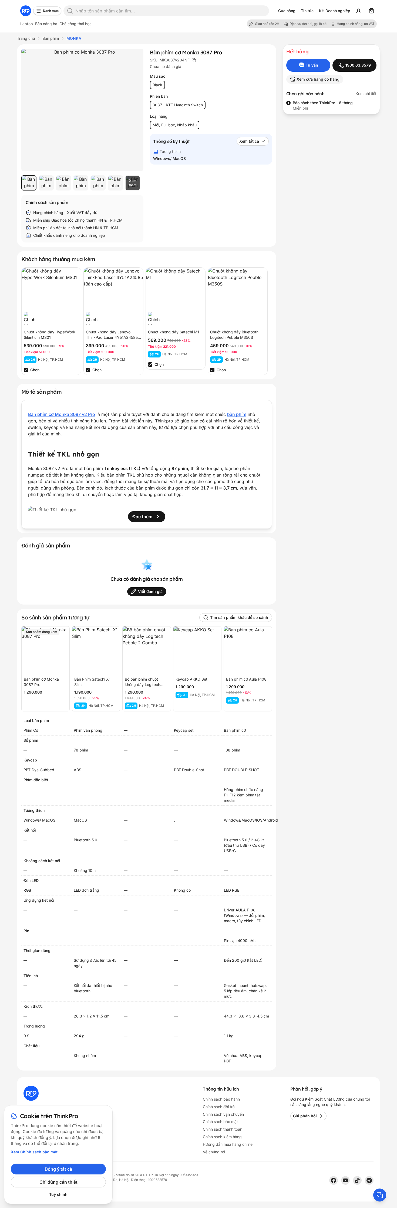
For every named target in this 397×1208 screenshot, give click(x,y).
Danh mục (51, 11)
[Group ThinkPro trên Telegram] (369, 1180)
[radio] (288, 103)
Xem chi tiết (365, 93)
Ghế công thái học (75, 23)
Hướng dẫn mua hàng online (228, 1144)
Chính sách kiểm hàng (222, 1136)
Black (157, 85)
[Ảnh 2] (46, 183)
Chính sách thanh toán (222, 1129)
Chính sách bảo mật (220, 1121)
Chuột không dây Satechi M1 (173, 332)
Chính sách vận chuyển (223, 1114)
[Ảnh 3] (63, 183)
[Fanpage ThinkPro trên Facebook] (333, 1180)
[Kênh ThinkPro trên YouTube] (345, 1180)
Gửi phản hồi (305, 1116)
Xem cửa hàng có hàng (318, 79)
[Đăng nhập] (358, 10)
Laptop (26, 23)
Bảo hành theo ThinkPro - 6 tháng (323, 102)
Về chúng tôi (214, 1152)
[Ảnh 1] (28, 183)
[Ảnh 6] (115, 183)
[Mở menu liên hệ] (379, 1195)
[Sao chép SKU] (194, 60)
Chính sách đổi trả (219, 1106)
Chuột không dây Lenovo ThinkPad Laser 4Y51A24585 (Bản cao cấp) (112, 337)
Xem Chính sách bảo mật (34, 1152)
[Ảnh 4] (80, 183)
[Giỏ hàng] (371, 10)
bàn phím (236, 414)
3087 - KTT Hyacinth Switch (178, 105)
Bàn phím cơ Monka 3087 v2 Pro (61, 414)
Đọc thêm (142, 516)
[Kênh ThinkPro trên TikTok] (357, 1180)
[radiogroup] (331, 105)
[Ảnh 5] (98, 183)
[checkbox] (26, 370)
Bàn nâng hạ (46, 23)
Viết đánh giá (150, 591)
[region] (82, 183)
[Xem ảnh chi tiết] (82, 110)
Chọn (34, 369)
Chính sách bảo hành (221, 1099)
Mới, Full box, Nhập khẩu (175, 125)
